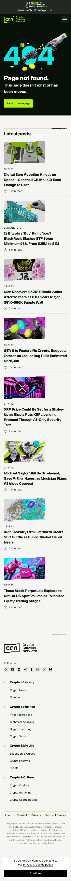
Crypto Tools (18, 736)
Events (14, 768)
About (8, 815)
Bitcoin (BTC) (13, 227)
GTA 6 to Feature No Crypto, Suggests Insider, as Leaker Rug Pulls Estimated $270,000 (35, 355)
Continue (35, 873)
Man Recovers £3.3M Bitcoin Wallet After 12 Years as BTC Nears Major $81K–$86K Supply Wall (33, 297)
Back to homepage (18, 103)
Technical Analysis (22, 722)
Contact (22, 815)
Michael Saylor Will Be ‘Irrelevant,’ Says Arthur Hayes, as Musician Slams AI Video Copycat (35, 478)
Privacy (36, 815)
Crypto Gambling (20, 792)
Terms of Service (55, 815)
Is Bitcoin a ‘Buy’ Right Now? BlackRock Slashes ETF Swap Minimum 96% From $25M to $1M (31, 238)
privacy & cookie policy (38, 864)
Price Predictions (21, 715)
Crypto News (18, 690)
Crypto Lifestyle (20, 761)
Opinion (15, 697)
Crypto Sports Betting (23, 799)
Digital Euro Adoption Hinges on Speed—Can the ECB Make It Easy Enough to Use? (32, 179)
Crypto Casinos (19, 785)
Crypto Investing (20, 729)
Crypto (9, 169)
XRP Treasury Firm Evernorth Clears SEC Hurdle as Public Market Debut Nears (33, 537)
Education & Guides (22, 753)
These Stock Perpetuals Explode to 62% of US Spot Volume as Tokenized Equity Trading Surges (34, 596)
